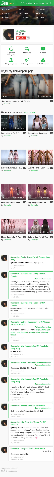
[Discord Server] (23, 33)
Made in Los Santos (9, 471)
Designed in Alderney (9, 468)
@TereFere (15, 351)
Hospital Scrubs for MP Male (33, 448)
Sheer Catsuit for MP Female (33, 405)
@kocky (14, 427)
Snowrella (21, 30)
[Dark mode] (47, 3)
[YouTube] (17, 33)
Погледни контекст (18, 266)
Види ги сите (29, 112)
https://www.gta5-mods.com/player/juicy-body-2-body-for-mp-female (31, 332)
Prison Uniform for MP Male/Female (36, 362)
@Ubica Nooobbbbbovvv (21, 262)
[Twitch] (20, 33)
